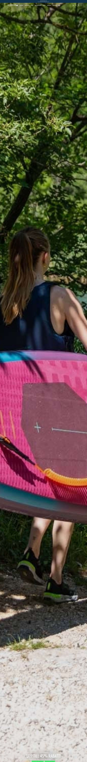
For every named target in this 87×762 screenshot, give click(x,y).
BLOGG (59, 5)
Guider (32, 5)
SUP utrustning (27, 5)
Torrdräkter (49, 5)
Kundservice (55, 5)
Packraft (44, 5)
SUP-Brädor (21, 5)
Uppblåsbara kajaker (38, 5)
